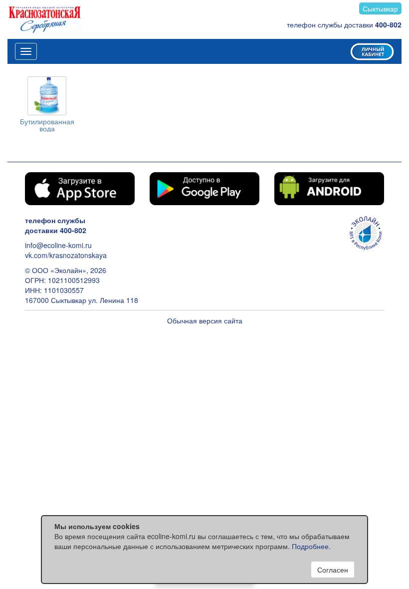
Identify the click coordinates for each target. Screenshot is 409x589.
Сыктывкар (380, 8)
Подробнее (310, 546)
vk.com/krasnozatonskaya (66, 255)
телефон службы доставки (344, 24)
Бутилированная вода (47, 125)
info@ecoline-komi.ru (58, 245)
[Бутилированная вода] (46, 95)
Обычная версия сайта (204, 320)
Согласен (332, 570)
